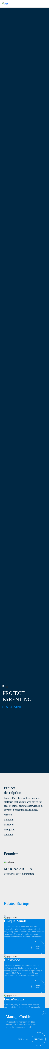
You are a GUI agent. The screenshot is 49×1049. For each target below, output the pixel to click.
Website (8, 814)
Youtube (8, 834)
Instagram (9, 829)
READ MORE (23, 1039)
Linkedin (8, 819)
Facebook (9, 824)
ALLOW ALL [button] (39, 1039)
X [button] (43, 1013)
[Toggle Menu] (44, 3)
